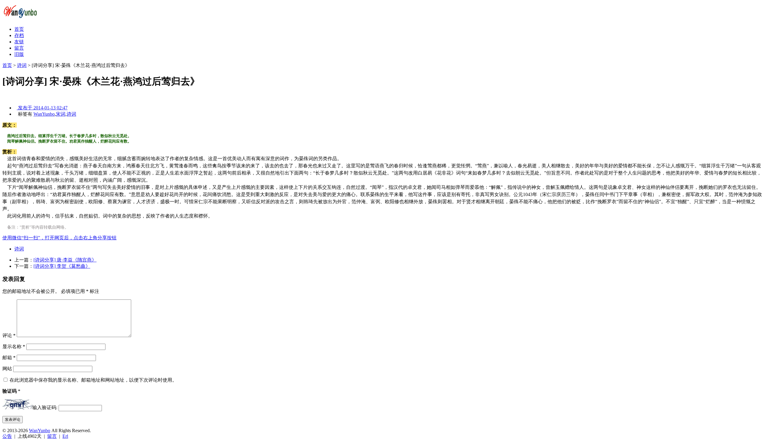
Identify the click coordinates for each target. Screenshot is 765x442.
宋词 (60, 114)
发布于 (42, 107)
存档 (19, 35)
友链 (19, 41)
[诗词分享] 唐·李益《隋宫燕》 (65, 259)
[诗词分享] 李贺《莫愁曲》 (61, 266)
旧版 (19, 54)
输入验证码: (44, 407)
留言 (19, 48)
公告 (7, 436)
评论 (9, 335)
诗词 (22, 65)
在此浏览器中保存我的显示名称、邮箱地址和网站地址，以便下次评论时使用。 (93, 380)
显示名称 (13, 346)
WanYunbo (44, 114)
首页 (19, 29)
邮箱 (9, 357)
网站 (7, 368)
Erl (65, 436)
